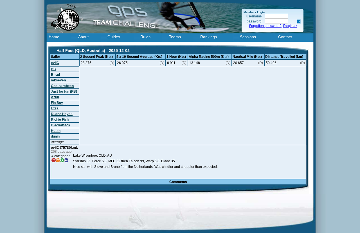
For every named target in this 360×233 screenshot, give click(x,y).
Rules (145, 37)
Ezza (54, 108)
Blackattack (60, 125)
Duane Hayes (62, 114)
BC (53, 69)
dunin (55, 136)
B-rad (55, 75)
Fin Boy (57, 103)
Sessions (248, 37)
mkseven (58, 80)
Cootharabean (62, 86)
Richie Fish (60, 120)
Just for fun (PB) (64, 91)
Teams (175, 37)
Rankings (208, 37)
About (83, 37)
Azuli (55, 97)
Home (54, 37)
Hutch (55, 131)
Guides (113, 37)
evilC (55, 63)
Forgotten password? (265, 26)
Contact (285, 37)
